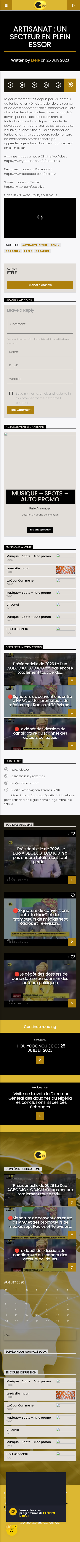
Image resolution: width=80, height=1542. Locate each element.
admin (10, 878)
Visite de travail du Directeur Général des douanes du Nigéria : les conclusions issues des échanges (40, 1100)
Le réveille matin (18, 568)
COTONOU (13, 251)
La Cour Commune (20, 580)
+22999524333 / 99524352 (27, 776)
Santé (10, 656)
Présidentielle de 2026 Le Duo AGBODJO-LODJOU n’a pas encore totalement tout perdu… (40, 668)
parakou (42, 251)
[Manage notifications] (9, 1527)
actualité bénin (34, 245)
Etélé (35, 60)
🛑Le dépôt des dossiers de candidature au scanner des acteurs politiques (40, 733)
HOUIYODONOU (17, 629)
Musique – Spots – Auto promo (29, 556)
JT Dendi (13, 605)
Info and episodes (40, 529)
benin (55, 245)
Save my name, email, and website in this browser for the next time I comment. (43, 393)
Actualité (40, 23)
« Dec (7, 1335)
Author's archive (40, 285)
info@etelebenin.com (24, 783)
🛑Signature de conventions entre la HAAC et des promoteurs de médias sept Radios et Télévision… (40, 701)
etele (28, 251)
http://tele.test (19, 769)
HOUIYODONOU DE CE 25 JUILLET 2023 (41, 1048)
